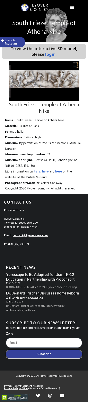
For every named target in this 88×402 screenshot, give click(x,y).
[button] (72, 7)
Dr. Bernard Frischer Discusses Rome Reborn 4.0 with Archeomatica (42, 295)
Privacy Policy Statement (18, 385)
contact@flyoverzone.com (30, 235)
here (37, 171)
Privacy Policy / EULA (16, 388)
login (50, 54)
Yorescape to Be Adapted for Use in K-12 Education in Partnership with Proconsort (40, 276)
